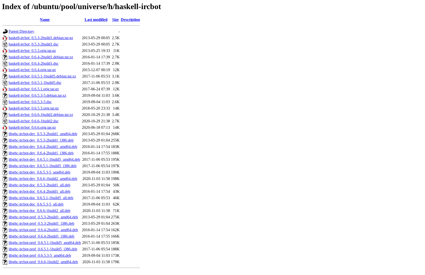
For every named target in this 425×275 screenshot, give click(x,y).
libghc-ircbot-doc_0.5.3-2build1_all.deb (39, 185)
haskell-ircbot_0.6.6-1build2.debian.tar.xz (41, 115)
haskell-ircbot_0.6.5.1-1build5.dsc (35, 83)
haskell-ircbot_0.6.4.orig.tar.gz (32, 70)
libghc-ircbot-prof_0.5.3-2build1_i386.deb (41, 223)
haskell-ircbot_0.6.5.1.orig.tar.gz (34, 89)
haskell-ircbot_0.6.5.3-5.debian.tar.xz (37, 95)
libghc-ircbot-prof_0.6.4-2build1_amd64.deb (43, 230)
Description (130, 19)
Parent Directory (21, 31)
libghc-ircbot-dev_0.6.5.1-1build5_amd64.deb (44, 159)
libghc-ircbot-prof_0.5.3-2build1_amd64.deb (43, 217)
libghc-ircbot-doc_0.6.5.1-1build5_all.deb (41, 198)
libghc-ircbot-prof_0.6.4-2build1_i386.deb (41, 236)
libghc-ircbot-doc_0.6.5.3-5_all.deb (36, 204)
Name (45, 19)
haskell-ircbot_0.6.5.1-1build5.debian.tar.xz (42, 76)
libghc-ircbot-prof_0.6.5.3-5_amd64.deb (40, 255)
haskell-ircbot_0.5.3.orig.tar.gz (32, 51)
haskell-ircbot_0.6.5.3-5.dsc (30, 102)
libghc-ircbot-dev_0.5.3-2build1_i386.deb (41, 140)
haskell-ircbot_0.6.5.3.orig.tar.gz (34, 108)
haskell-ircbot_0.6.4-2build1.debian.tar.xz (41, 57)
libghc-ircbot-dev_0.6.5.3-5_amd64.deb (39, 172)
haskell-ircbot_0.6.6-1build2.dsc (34, 121)
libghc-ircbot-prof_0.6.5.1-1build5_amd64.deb (45, 243)
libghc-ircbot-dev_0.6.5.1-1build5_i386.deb (42, 166)
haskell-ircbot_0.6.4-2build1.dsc (34, 63)
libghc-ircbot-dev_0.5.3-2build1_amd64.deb (43, 134)
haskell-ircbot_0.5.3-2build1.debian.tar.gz (41, 38)
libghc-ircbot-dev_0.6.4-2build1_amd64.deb (43, 147)
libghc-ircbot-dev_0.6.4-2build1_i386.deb (41, 153)
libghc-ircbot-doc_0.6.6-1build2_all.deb (39, 211)
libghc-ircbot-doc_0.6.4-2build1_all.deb (39, 191)
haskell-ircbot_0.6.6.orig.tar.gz (32, 127)
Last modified (96, 19)
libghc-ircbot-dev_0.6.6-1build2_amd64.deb (43, 179)
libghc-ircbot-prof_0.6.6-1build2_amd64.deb (43, 262)
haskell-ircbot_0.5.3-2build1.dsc (34, 44)
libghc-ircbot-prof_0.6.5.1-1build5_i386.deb (43, 249)
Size (115, 19)
